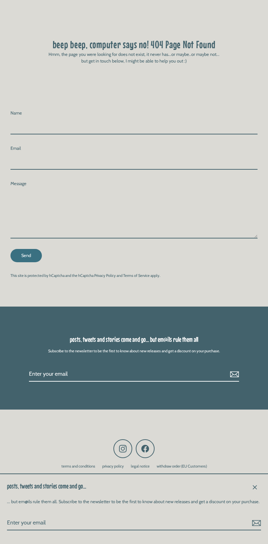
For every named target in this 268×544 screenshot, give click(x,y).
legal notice (140, 466)
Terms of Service (136, 275)
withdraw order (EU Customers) (182, 466)
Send (26, 255)
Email (15, 148)
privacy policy (113, 466)
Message (18, 183)
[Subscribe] (255, 523)
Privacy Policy (105, 275)
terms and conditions (78, 466)
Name (16, 113)
